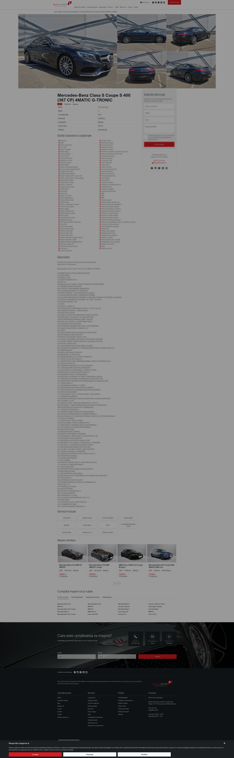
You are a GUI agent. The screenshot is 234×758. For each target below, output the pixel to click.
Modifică (144, 754)
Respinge (89, 754)
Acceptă (35, 754)
